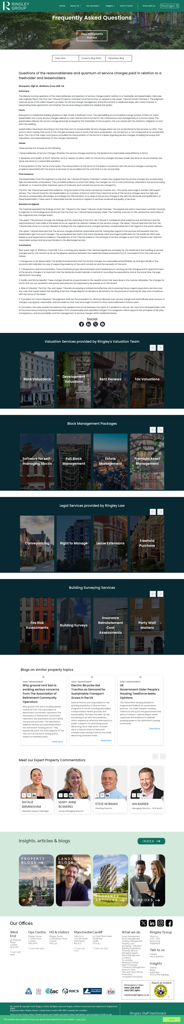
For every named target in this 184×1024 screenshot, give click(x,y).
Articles (153, 967)
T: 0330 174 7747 (100, 948)
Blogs (152, 970)
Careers (153, 954)
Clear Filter (60, 58)
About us (154, 936)
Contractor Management (133, 967)
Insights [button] (110, 5)
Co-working (127, 960)
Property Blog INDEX (91, 58)
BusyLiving (155, 941)
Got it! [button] (171, 1019)
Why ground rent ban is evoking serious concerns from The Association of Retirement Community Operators (41, 693)
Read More (57, 741)
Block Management (131, 938)
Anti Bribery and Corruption (87, 1014)
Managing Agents (130, 953)
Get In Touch (126, 5)
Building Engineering (131, 948)
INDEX (148, 841)
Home (62, 5)
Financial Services (130, 950)
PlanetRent (155, 943)
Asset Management (131, 936)
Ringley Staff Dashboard (148, 1013)
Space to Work (128, 969)
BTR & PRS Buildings (159, 974)
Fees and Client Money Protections (132, 973)
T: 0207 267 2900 (15, 953)
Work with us (149, 5)
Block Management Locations (131, 956)
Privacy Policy (28, 1014)
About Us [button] (75, 5)
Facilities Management (132, 941)
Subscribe (154, 972)
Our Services (92, 5)
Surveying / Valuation (132, 946)
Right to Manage (129, 965)
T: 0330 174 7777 (79, 949)
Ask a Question (157, 956)
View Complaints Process (92, 35)
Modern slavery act (44, 1014)
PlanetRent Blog (116, 58)
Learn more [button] (81, 1019)
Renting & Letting (130, 962)
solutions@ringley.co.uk (136, 995)
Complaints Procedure (132, 976)
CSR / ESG (155, 938)
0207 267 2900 (132, 990)
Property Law (128, 943)
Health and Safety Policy (64, 1014)
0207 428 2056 (132, 987)
